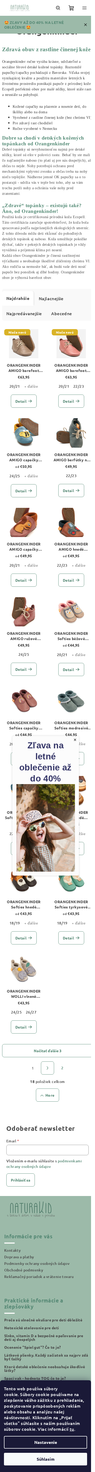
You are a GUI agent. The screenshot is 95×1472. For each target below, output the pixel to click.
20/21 (15, 386)
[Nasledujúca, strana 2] (47, 1068)
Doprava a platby (19, 1256)
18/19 (15, 923)
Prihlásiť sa (20, 1180)
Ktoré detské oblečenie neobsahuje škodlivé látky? (44, 1368)
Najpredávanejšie (24, 313)
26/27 (31, 1012)
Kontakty (12, 1250)
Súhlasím (46, 1459)
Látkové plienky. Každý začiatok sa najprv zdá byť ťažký (46, 1357)
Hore (50, 1095)
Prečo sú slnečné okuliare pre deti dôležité (43, 1320)
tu (72, 1429)
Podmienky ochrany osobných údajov (36, 1263)
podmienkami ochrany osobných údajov (44, 1163)
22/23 (78, 386)
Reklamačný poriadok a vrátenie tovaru (39, 1276)
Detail (20, 401)
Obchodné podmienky (23, 1269)
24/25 (15, 475)
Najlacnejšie (51, 298)
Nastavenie (45, 1442)
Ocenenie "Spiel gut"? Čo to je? (32, 1347)
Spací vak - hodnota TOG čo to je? (35, 1378)
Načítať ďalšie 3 (47, 1050)
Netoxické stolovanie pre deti (31, 1328)
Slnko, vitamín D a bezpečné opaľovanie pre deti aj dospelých (43, 1337)
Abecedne (61, 313)
